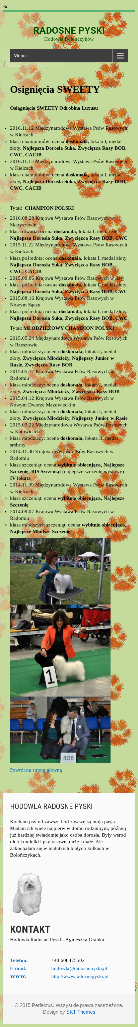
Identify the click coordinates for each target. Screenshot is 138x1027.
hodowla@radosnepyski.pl (79, 968)
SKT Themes (80, 1012)
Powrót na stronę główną (36, 770)
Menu (19, 55)
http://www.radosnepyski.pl (80, 976)
